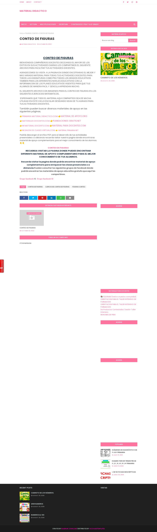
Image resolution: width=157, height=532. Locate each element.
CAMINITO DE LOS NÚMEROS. (114, 77)
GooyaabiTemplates (97, 529)
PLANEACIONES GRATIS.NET (67, 120)
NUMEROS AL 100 (37, 515)
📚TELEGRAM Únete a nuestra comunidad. (118, 296)
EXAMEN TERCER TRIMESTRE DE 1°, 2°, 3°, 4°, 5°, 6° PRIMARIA (124, 462)
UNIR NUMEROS (37, 504)
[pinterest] (136, 2)
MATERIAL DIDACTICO (33, 11)
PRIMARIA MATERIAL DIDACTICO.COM (40, 116)
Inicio (22, 33)
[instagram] (132, 2)
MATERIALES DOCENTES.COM (36, 121)
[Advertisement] (129, 103)
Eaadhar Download (69, 529)
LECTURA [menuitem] (33, 24)
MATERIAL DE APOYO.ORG (74, 116)
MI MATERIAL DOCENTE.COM (35, 125)
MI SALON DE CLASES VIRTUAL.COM (38, 130)
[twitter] (127, 2)
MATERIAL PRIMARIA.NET (68, 130)
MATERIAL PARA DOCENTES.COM (69, 125)
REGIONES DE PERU (108, 314)
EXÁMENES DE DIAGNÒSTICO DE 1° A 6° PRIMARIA (124, 451)
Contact (37, 2)
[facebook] (123, 2)
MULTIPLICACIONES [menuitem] (48, 24)
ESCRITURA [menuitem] (63, 24)
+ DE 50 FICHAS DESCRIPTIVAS (124, 472)
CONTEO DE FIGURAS (58, 147)
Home (22, 2)
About (28, 2)
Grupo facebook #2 (45, 179)
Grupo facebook (26, 179)
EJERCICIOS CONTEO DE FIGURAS (57, 187)
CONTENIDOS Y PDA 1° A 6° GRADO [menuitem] (85, 24)
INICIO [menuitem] (24, 24)
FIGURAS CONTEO (31, 33)
